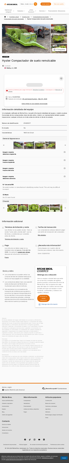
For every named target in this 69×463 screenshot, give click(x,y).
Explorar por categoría (8, 11)
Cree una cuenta (59, 4)
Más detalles (42, 235)
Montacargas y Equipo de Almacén (54, 415)
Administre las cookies (47, 458)
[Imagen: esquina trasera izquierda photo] (64, 160)
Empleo (4, 409)
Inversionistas (5, 406)
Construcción (48, 400)
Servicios (42, 11)
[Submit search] (35, 4)
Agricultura (48, 409)
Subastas (20, 11)
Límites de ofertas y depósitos (31, 409)
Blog (3, 412)
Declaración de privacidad (9, 444)
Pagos (7, 258)
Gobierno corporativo (7, 403)
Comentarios (5, 433)
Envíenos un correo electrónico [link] (43, 298)
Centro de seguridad (7, 415)
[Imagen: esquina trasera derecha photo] (64, 168)
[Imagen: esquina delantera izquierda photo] (64, 152)
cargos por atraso (24, 252)
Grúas (46, 417)
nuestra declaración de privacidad (14, 459)
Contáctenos (62, 388)
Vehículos (47, 412)
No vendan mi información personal (39, 444)
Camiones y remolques (51, 406)
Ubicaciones (61, 11)
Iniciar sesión (46, 4)
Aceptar (64, 458)
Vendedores (27, 403)
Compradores (27, 400)
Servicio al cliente (6, 424)
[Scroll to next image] (65, 145)
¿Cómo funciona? (31, 11)
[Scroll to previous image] (4, 145)
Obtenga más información (49, 304)
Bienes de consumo (50, 403)
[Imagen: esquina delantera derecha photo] (64, 176)
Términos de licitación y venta (14, 239)
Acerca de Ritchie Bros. (7, 400)
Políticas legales (23, 444)
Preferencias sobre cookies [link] (57, 444)
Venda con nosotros (7, 430)
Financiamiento (53, 11)
